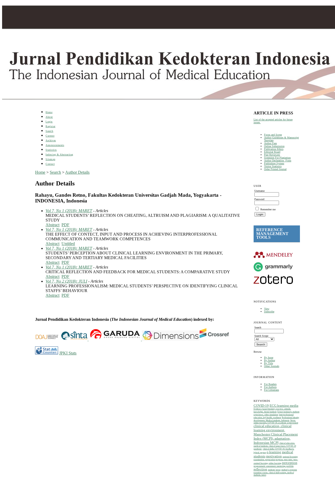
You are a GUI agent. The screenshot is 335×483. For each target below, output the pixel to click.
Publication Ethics (273, 149)
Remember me (268, 209)
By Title (268, 363)
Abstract (52, 225)
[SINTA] (87, 339)
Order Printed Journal (275, 169)
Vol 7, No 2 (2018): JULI (66, 281)
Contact (50, 163)
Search (49, 131)
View (266, 308)
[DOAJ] (48, 339)
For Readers (270, 384)
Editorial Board (272, 151)
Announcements (55, 145)
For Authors (270, 387)
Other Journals (271, 366)
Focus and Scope (273, 134)
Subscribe (269, 311)
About (49, 116)
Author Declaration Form (277, 160)
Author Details (77, 172)
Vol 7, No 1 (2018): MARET (69, 210)
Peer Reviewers (272, 154)
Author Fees (270, 143)
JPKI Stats (67, 353)
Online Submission (274, 146)
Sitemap (50, 159)
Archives (51, 140)
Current (50, 135)
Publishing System (274, 163)
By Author (269, 360)
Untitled (68, 243)
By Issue (268, 357)
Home (49, 112)
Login (49, 121)
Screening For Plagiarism (277, 157)
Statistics (51, 149)
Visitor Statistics (273, 166)
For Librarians (271, 389)
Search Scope (261, 335)
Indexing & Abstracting (59, 154)
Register (50, 126)
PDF (65, 225)
